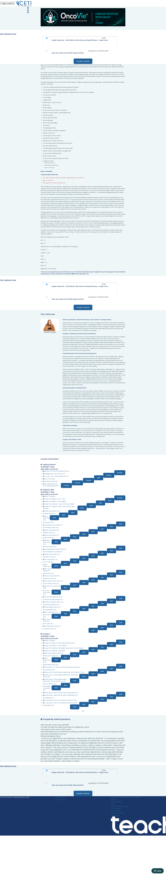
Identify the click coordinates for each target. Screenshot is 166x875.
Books (113, 799)
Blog (112, 804)
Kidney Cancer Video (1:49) (51, 535)
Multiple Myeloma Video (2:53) (52, 607)
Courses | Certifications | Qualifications (125, 797)
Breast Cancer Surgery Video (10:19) (53, 653)
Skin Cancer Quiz (49, 623)
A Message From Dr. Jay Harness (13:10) (54, 473)
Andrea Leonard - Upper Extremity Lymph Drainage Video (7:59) (61, 692)
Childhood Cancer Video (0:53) (52, 626)
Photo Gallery (116, 808)
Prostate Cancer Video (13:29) (52, 511)
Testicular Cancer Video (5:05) (52, 576)
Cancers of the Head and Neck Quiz (53, 599)
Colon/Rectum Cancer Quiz (51, 527)
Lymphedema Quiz (49, 698)
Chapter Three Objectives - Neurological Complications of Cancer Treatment (64, 648)
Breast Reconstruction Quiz (51, 664)
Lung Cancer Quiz (49, 522)
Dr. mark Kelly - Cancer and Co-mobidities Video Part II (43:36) (60, 703)
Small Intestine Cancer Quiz (51, 583)
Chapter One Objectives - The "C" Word (54, 499)
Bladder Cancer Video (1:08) (51, 530)
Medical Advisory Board (119, 806)
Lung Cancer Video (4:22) (46, 518)
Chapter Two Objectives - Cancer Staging (55, 501)
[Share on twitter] (28, 10)
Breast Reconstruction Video (47, 660)
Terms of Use (60, 797)
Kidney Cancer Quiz (49, 537)
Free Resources (116, 802)
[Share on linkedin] (28, 12)
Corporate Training (118, 813)
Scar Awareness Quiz (49, 670)
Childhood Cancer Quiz (50, 629)
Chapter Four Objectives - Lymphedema (54, 650)
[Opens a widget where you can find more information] (157, 871)
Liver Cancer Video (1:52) (50, 559)
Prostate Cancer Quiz (49, 513)
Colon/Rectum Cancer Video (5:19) (53, 525)
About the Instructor (49, 479)
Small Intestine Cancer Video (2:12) (53, 581)
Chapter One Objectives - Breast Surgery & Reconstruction (59, 643)
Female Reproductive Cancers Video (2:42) (55, 549)
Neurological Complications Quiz (46, 688)
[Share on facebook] (28, 8)
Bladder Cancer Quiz (49, 532)
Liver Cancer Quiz (49, 562)
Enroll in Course (83, 61)
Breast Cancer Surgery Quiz (51, 656)
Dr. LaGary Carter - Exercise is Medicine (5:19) (56, 476)
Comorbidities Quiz (49, 705)
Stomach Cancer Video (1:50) (51, 554)
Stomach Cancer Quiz (50, 557)
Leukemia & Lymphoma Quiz (51, 604)
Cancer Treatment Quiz (50, 684)
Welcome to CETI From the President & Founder (56, 471)
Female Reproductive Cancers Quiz (53, 551)
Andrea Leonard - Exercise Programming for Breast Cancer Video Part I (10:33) (64, 672)
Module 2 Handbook (49, 640)
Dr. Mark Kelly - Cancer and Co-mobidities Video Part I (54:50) (60, 700)
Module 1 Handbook (49, 496)
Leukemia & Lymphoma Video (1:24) (53, 602)
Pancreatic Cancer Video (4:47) (46, 542)
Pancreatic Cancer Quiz (50, 546)
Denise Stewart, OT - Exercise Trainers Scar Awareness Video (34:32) (62, 667)
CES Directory (116, 811)
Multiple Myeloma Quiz (50, 609)
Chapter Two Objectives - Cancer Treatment (55, 645)
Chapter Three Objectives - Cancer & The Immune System (59, 504)
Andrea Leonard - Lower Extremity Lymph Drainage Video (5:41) (61, 695)
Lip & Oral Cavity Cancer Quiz (46, 592)
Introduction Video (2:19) (51, 481)
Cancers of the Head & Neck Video (53, 597)
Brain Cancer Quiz (49, 573)
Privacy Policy (60, 799)
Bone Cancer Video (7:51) (50, 612)
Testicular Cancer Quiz (50, 578)
